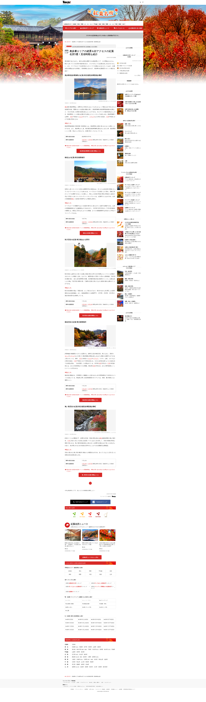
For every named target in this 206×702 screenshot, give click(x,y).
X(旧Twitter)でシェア (81, 502)
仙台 (77, 647)
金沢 (77, 654)
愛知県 (73, 657)
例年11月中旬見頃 (96, 626)
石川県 (73, 654)
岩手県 (85, 647)
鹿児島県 (105, 667)
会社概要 (120, 689)
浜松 (97, 657)
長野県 (78, 652)
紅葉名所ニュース (104, 28)
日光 (109, 649)
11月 (107, 117)
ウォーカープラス (66, 682)
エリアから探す (71, 28)
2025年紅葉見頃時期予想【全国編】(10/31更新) (84, 46)
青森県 (81, 647)
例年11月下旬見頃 (109, 626)
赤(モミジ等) (104, 607)
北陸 (100, 24)
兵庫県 (85, 659)
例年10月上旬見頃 (84, 623)
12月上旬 (90, 304)
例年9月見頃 (70, 619)
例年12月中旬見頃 (96, 629)
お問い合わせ (91, 689)
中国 (116, 24)
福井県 (85, 654)
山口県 (82, 662)
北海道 (74, 24)
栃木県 (106, 649)
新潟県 (82, 652)
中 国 (66, 662)
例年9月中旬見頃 (96, 619)
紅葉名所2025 (67, 24)
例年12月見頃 (70, 629)
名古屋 (77, 657)
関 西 (66, 659)
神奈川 (91, 24)
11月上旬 (84, 304)
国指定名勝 (86, 603)
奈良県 (95, 659)
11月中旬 (90, 139)
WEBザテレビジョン (81, 686)
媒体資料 (108, 689)
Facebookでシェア (101, 502)
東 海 (66, 657)
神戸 (89, 659)
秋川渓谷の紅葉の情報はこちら (90, 315)
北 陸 (66, 654)
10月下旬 (84, 139)
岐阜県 (85, 657)
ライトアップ (104, 600)
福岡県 (73, 667)
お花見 (78, 682)
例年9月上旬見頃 (84, 619)
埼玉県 (94, 649)
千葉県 (89, 649)
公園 (68, 610)
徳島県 (82, 664)
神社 (72, 199)
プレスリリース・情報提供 (100, 689)
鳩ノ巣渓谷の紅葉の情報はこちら (90, 475)
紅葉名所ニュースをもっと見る (90, 557)
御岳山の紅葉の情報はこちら (90, 233)
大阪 (113, 24)
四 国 (66, 664)
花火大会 (90, 682)
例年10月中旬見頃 (96, 623)
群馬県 (101, 649)
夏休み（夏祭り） (97, 682)
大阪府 (73, 659)
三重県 (89, 657)
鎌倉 (86, 649)
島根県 (91, 662)
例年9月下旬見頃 (109, 619)
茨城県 (113, 649)
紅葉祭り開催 (70, 603)
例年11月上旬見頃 (84, 626)
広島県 (73, 662)
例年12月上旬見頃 (84, 629)
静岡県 (94, 657)
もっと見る (137, 75)
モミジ (67, 356)
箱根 (83, 649)
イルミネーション (107, 682)
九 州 (66, 667)
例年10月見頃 (70, 623)
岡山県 (78, 662)
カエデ (81, 117)
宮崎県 (100, 667)
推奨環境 (86, 689)
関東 (82, 24)
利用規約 (72, 689)
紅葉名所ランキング (88, 28)
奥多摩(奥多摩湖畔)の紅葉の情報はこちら (90, 151)
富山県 (81, 654)
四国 (120, 24)
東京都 (73, 649)
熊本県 (91, 667)
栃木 (85, 24)
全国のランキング (73, 583)
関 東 (66, 649)
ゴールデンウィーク (84, 682)
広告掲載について (114, 689)
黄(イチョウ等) (87, 607)
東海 (103, 24)
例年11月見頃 (70, 626)
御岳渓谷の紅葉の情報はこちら (90, 400)
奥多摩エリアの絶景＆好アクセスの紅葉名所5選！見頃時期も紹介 (92, 52)
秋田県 (90, 647)
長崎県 (86, 667)
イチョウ (92, 117)
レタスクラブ (65, 686)
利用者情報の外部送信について (129, 689)
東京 (88, 24)
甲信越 (95, 24)
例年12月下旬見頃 (109, 629)
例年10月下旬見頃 (109, 623)
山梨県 (73, 652)
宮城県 (73, 647)
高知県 (87, 664)
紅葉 (102, 682)
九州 (123, 24)
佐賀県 (82, 667)
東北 (78, 24)
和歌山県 (101, 659)
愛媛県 (78, 664)
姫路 (92, 659)
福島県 (99, 647)
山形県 (94, 647)
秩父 (97, 649)
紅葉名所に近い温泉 (136, 28)
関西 (107, 24)
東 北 (66, 647)
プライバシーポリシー (79, 689)
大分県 (95, 667)
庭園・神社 (103, 603)
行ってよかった (120, 28)
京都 (110, 24)
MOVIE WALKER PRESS (90, 686)
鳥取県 (87, 662)
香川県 (73, 664)
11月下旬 (90, 389)
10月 (71, 117)
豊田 (81, 657)
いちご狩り (73, 682)
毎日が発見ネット (99, 686)
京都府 (78, 659)
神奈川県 (79, 649)
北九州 (77, 667)
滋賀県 (106, 659)
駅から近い (69, 607)
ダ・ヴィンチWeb (73, 686)
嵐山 (81, 659)
